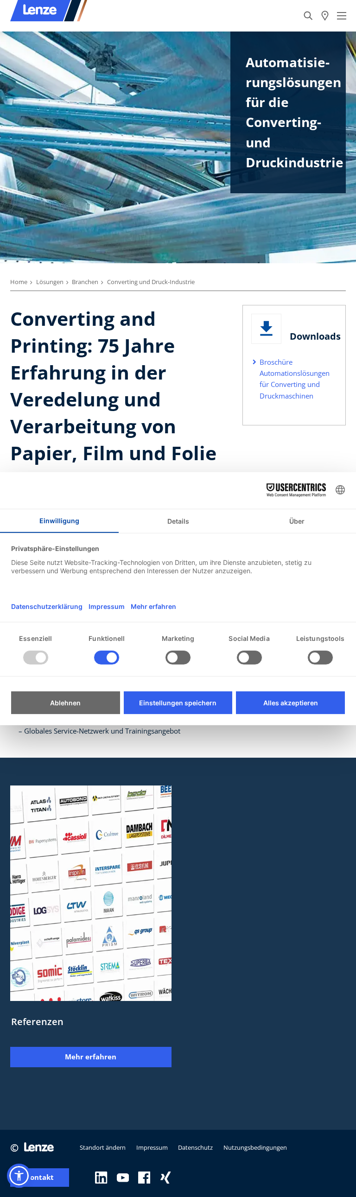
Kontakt (39, 1177)
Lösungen (50, 282)
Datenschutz (195, 1147)
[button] (19, 1175)
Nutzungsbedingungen (255, 1147)
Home (18, 282)
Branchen (85, 282)
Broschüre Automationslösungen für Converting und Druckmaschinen (295, 378)
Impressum (152, 1147)
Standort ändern (103, 1147)
